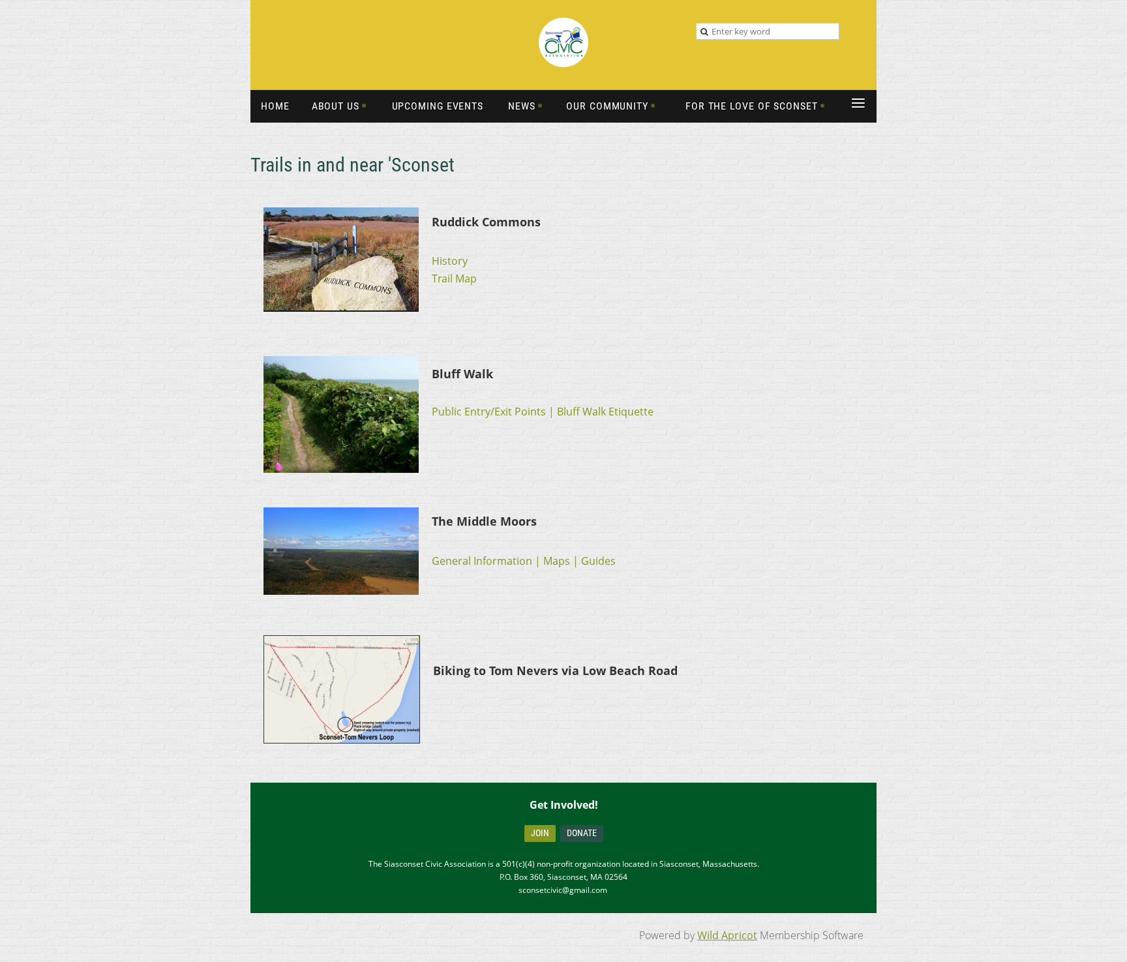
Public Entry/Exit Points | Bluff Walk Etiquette (543, 411)
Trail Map (454, 278)
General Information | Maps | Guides (524, 561)
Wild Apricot (727, 935)
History (450, 261)
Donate (582, 833)
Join (540, 833)
